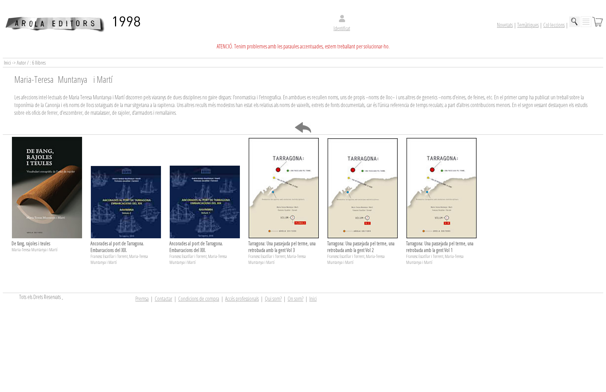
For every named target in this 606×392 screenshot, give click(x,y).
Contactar (163, 299)
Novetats (505, 25)
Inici (313, 299)
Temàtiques (528, 25)
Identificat (342, 28)
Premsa (142, 299)
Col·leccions (554, 25)
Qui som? (273, 299)
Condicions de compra (198, 299)
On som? (295, 299)
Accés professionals (242, 299)
